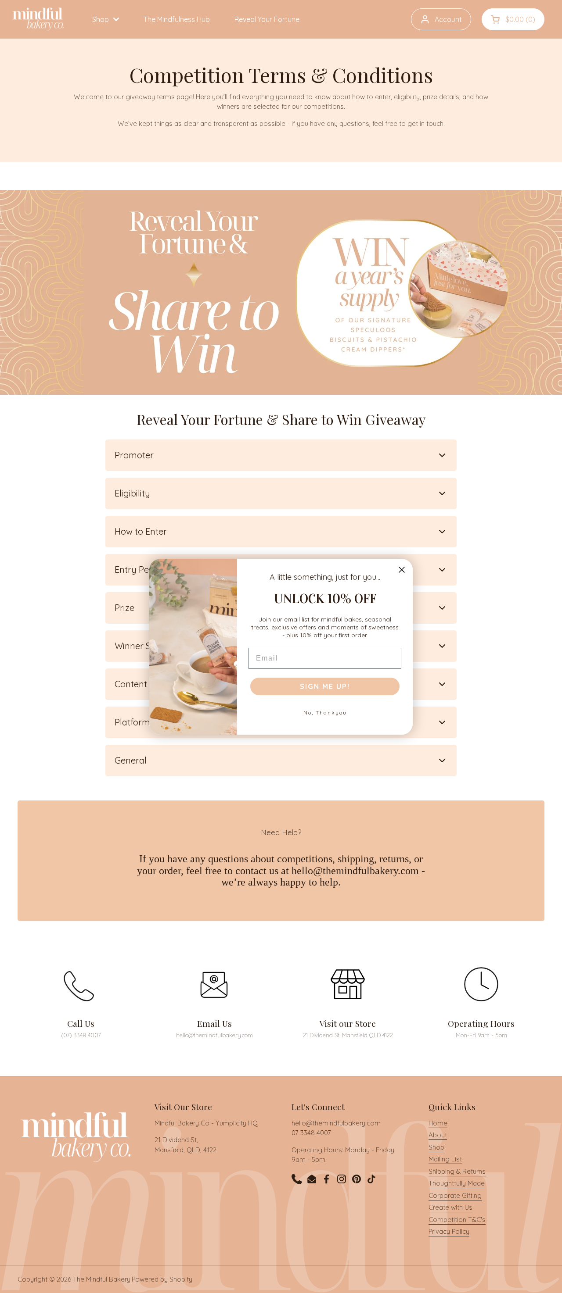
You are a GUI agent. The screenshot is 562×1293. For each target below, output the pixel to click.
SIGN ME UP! (325, 686)
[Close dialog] (401, 569)
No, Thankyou (325, 712)
